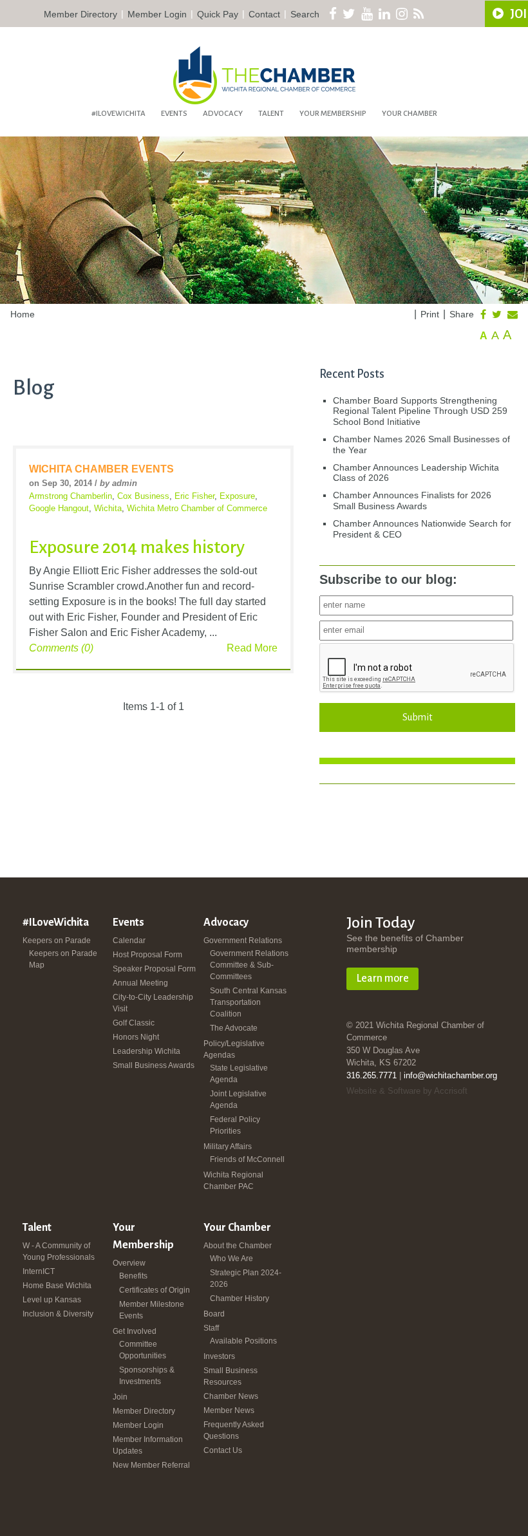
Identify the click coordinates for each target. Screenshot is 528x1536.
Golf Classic (134, 1022)
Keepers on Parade (57, 940)
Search (304, 14)
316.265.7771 (371, 1075)
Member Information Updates (148, 1445)
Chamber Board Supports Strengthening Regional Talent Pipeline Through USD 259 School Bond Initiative (420, 411)
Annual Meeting (140, 983)
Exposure (237, 496)
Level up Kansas (52, 1299)
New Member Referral (151, 1465)
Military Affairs (227, 1146)
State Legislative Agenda (239, 1073)
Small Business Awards (153, 1065)
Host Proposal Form (147, 954)
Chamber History (239, 1298)
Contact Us (222, 1450)
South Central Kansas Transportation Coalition (248, 1002)
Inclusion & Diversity (58, 1313)
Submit (417, 717)
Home (22, 314)
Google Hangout (59, 508)
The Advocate (234, 1028)
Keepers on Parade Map (63, 959)
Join (120, 1396)
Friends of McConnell (247, 1159)
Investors (219, 1356)
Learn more (382, 978)
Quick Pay (217, 14)
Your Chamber (409, 113)
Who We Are (231, 1258)
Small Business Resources (230, 1376)
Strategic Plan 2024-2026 (245, 1278)
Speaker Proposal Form (154, 968)
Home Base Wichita (57, 1285)
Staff (211, 1328)
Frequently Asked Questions (233, 1430)
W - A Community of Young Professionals (59, 1251)
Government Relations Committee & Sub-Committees (249, 965)
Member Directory (80, 14)
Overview (129, 1263)
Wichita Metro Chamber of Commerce (197, 508)
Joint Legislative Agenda (238, 1099)
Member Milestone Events (151, 1310)
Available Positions (243, 1340)
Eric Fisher (194, 496)
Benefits (133, 1275)
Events (174, 113)
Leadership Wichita (146, 1051)
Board (214, 1313)
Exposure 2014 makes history (137, 547)
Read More (252, 647)
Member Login (157, 14)
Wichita (108, 508)
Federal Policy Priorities (235, 1125)
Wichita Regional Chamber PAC (233, 1180)
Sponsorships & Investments (146, 1375)
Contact (264, 14)
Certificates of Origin (154, 1290)
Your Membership (332, 113)
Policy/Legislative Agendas (234, 1049)
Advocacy (223, 113)
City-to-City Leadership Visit (153, 1003)
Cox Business (143, 496)
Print (429, 314)
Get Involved (134, 1331)
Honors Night (136, 1037)
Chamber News (230, 1396)
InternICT (39, 1271)
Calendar (129, 940)
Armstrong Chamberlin (70, 496)
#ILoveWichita (118, 113)
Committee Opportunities (142, 1350)
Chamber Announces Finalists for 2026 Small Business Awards (412, 500)
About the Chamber (237, 1245)
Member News (228, 1410)
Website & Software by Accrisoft (406, 1091)
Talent (271, 113)
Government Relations (242, 940)
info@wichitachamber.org (450, 1075)
